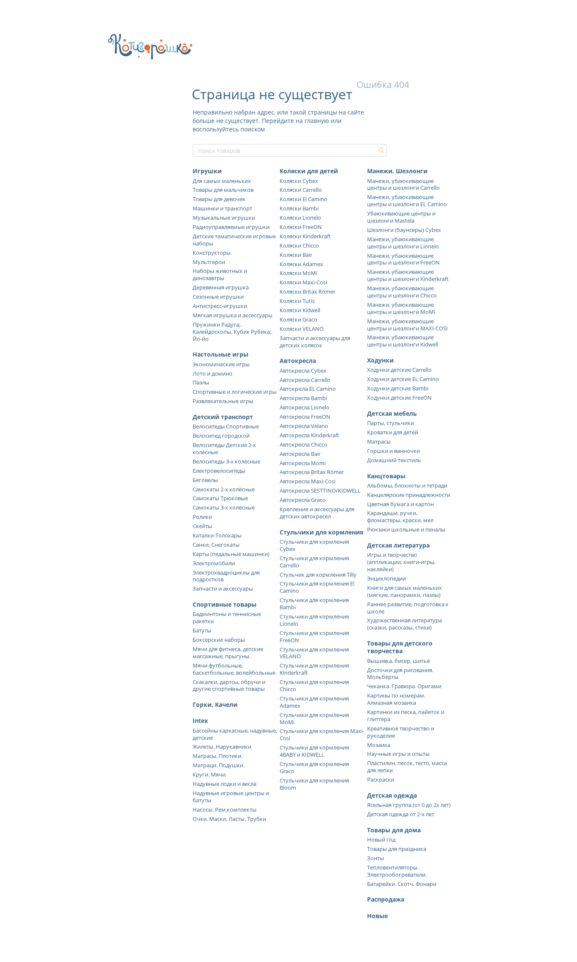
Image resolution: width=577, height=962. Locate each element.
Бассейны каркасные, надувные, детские (235, 734)
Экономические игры (221, 364)
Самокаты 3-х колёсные (224, 507)
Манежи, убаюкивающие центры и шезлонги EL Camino (407, 200)
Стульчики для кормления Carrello (314, 561)
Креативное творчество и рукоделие (400, 732)
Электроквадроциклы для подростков (226, 576)
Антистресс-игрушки (220, 306)
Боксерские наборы (219, 639)
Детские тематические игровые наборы (234, 239)
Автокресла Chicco (303, 444)
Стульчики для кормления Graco (314, 767)
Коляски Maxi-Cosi (303, 282)
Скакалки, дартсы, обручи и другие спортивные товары (229, 685)
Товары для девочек (219, 199)
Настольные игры (220, 354)
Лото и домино (212, 373)
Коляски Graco (298, 319)
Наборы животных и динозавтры (220, 274)
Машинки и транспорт (222, 208)
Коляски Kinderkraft (305, 236)
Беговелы (205, 480)
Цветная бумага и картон (400, 504)
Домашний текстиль (394, 460)
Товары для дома (394, 830)
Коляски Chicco (299, 245)
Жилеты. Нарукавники (222, 746)
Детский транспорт (223, 417)
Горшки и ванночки (393, 451)
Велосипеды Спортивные (226, 426)
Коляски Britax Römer (307, 291)
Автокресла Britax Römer (312, 472)
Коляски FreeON (301, 227)
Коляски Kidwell (300, 310)
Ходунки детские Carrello (399, 369)
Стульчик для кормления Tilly (318, 574)
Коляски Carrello (301, 189)
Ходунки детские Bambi (397, 388)
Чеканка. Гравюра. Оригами (404, 686)
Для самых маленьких (222, 181)
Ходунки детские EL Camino (403, 379)
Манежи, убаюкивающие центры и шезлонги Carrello (403, 184)
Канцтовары (386, 476)
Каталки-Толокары (217, 535)
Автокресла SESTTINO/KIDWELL (320, 490)
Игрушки (207, 171)
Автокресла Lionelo (304, 407)
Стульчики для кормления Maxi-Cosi (322, 734)
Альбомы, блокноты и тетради (407, 485)
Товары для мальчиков (223, 189)
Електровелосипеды (219, 470)
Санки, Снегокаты (216, 544)
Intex (200, 721)
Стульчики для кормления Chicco (314, 685)
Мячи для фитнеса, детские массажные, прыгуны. (228, 652)
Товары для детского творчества (400, 647)
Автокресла (298, 361)
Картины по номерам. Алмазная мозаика (396, 699)
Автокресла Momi (303, 463)
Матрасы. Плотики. (217, 756)
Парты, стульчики (390, 423)
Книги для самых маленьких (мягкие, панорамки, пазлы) (404, 591)
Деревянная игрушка (221, 287)
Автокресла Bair (300, 454)
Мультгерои (209, 262)
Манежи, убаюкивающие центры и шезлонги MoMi (401, 308)
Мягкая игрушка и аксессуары (232, 315)
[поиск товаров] (380, 150)
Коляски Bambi (299, 208)
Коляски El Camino (303, 199)
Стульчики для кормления (321, 532)
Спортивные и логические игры (235, 391)
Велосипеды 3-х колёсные (226, 461)
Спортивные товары (224, 604)
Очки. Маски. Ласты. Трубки (229, 819)
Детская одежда (392, 795)
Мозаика (378, 745)
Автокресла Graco (303, 500)
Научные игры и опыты (398, 754)
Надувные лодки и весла (224, 784)
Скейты (202, 526)
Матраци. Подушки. (219, 765)
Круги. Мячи (209, 774)
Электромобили (214, 563)
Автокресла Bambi (303, 398)
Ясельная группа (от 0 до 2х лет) (409, 805)
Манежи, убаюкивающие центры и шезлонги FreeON (403, 259)
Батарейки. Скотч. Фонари (401, 884)
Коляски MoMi (298, 273)
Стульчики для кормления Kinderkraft (314, 669)
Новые (377, 916)
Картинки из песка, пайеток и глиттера (405, 715)
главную (317, 121)
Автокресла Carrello (305, 380)
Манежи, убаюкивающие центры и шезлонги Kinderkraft (408, 275)
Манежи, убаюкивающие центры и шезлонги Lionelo (403, 242)
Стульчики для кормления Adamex (314, 702)
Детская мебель (392, 413)
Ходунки (380, 360)
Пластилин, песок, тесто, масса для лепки (407, 766)
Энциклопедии (386, 578)
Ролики (202, 517)
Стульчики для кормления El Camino (317, 587)
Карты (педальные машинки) (231, 554)
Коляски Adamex (301, 264)
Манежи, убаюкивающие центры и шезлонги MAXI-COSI (407, 324)
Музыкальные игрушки (224, 217)
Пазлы (201, 382)
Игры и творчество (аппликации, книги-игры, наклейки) (401, 562)
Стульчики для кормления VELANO (314, 653)
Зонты (375, 858)
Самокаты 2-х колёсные (224, 489)
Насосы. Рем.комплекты (224, 809)
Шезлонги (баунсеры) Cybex (404, 230)
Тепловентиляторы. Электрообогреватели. (397, 871)
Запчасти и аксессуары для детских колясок (315, 341)
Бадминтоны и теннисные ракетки (227, 617)
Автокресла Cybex (303, 370)
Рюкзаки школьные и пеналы (406, 529)
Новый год (381, 839)
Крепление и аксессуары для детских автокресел (317, 512)
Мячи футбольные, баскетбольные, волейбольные (234, 669)
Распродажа (385, 899)
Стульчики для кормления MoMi (314, 718)
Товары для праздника (396, 849)
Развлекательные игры (223, 401)
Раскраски (380, 779)
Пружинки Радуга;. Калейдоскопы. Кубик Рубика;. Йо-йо (232, 332)
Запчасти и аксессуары (223, 588)
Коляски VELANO (302, 328)
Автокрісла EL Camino (308, 388)
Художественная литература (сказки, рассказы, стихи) (404, 623)
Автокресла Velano (304, 426)
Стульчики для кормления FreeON (314, 636)
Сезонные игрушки (218, 296)
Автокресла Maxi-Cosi (307, 481)
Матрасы (379, 441)
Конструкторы (212, 252)
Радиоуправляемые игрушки (231, 227)
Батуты (202, 630)
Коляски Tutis (297, 301)
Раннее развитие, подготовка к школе (408, 607)
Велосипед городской (221, 435)
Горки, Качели (215, 704)
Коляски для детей (309, 171)
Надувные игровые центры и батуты (231, 796)
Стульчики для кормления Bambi (314, 603)
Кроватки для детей (392, 432)
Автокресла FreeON (305, 416)
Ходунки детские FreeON (399, 397)
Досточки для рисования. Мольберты (400, 673)
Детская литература (398, 545)
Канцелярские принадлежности (408, 495)
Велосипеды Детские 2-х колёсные (224, 448)
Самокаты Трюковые (220, 498)
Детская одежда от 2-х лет (400, 814)
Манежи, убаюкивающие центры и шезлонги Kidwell (402, 340)
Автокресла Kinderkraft (309, 435)
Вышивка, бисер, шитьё (398, 661)
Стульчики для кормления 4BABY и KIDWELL (314, 751)
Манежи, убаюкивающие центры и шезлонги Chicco (402, 291)
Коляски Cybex (299, 181)
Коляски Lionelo (300, 217)
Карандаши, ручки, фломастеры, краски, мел (400, 516)
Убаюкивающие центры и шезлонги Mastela (401, 217)
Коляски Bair (296, 255)
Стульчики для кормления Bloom (314, 784)
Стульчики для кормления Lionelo (314, 620)
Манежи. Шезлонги (397, 171)
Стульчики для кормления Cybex (314, 545)
